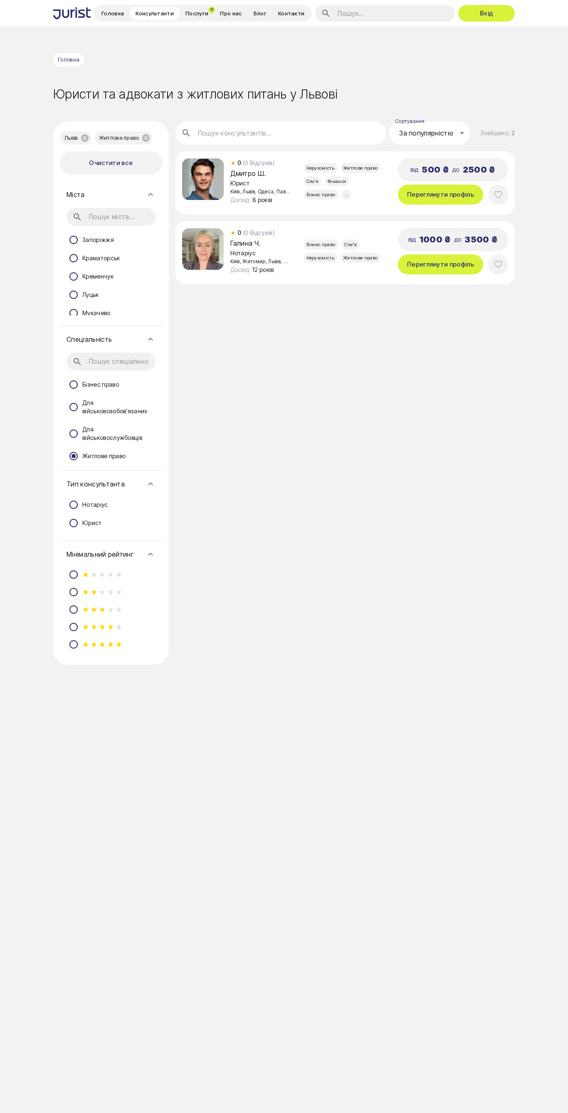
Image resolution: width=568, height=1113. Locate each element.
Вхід (486, 13)
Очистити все (111, 163)
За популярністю (426, 133)
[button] (75, 138)
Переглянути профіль (440, 194)
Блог (260, 13)
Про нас (231, 13)
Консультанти (155, 13)
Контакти (291, 13)
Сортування (409, 121)
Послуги (199, 12)
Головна (112, 13)
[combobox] (429, 133)
